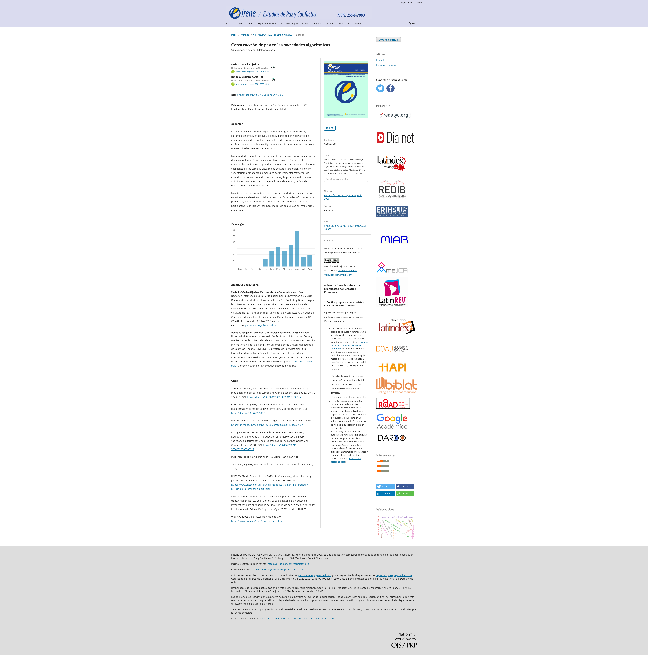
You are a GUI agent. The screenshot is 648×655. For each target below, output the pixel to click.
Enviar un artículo (388, 39)
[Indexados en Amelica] (392, 272)
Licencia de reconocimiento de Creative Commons (349, 345)
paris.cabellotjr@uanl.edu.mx (261, 325)
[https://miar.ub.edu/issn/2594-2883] (395, 257)
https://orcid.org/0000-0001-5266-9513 (252, 84)
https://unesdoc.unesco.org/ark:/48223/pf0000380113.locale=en (267, 424)
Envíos (317, 23)
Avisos (358, 23)
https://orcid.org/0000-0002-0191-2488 (252, 72)
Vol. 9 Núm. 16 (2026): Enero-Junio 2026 (272, 34)
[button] (385, 486)
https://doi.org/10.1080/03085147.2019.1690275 (274, 397)
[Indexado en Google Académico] (392, 428)
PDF (331, 128)
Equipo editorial (267, 23)
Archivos (245, 34)
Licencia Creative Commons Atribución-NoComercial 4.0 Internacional (298, 618)
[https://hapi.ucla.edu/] (392, 372)
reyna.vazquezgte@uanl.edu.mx (394, 575)
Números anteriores (338, 23)
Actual (229, 23)
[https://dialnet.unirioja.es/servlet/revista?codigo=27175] (395, 150)
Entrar (419, 2)
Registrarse (406, 2)
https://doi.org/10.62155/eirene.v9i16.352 (260, 95)
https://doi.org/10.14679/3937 (248, 413)
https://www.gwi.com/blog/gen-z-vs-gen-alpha (257, 521)
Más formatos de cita (337, 179)
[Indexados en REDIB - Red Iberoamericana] (392, 201)
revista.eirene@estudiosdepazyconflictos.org (279, 569)
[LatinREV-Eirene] (392, 305)
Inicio (234, 34)
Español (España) (386, 65)
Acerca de (244, 23)
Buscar (415, 23)
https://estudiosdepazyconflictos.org (288, 563)
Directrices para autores (295, 23)
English (380, 60)
